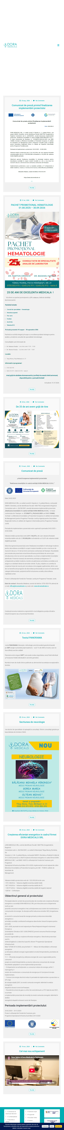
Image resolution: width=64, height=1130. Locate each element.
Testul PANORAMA (32, 637)
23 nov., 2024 (26, 633)
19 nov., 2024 (26, 1046)
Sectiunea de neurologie (32, 722)
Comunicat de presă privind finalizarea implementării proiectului (32, 107)
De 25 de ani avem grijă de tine (32, 406)
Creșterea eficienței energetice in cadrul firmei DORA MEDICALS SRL (32, 836)
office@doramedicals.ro (18, 586)
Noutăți (32, 187)
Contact (30, 1120)
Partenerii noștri (32, 1111)
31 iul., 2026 (25, 200)
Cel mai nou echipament (32, 1051)
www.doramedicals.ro (41, 586)
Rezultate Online (32, 1117)
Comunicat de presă (32, 471)
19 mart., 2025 (25, 466)
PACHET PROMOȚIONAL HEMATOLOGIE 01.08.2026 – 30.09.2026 (32, 206)
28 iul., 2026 (25, 402)
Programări (31, 1114)
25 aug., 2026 (26, 100)
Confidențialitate (12, 1116)
